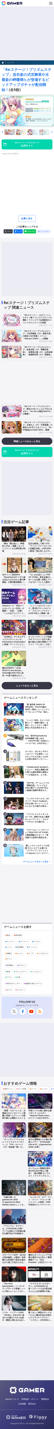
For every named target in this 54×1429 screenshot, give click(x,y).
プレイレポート (21, 971)
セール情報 (22, 1089)
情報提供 (45, 1399)
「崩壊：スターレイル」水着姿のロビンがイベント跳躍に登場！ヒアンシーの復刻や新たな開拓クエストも (13, 1114)
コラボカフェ (43, 953)
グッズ (31, 953)
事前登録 (18, 935)
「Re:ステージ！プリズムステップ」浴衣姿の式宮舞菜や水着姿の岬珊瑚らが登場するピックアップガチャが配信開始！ (27, 79)
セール (9, 990)
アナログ (37, 941)
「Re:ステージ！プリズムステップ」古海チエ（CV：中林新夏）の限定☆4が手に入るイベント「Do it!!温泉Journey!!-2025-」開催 (37, 426)
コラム (9, 977)
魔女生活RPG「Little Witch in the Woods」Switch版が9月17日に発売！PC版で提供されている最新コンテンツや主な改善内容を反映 (13, 674)
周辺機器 (20, 947)
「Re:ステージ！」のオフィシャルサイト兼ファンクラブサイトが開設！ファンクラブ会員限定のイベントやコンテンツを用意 (37, 319)
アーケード (24, 941)
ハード (9, 947)
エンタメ (20, 953)
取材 (8, 971)
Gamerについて (12, 1399)
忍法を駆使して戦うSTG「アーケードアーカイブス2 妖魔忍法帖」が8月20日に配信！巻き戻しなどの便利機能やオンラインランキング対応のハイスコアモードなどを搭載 (40, 551)
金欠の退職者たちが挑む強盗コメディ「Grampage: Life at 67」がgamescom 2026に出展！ (40, 1143)
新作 (8, 935)
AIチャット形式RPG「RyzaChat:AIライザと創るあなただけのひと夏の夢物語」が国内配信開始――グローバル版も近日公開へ (13, 579)
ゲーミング (33, 947)
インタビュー (37, 971)
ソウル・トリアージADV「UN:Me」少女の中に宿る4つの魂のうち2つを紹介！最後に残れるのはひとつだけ (13, 1317)
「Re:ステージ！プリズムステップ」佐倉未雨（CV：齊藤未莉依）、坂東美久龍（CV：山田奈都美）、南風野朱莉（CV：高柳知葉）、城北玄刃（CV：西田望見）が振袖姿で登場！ (37, 353)
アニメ (9, 959)
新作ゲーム (9, 1089)
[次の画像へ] (27, 110)
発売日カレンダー (13, 983)
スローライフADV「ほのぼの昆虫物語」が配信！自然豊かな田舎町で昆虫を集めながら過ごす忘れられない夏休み (14, 1259)
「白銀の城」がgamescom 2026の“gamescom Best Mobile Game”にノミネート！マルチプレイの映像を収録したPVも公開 (13, 1203)
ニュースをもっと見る (27, 685)
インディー (11, 941)
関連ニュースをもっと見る (27, 441)
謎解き (9, 953)
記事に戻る (27, 218)
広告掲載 (22, 1403)
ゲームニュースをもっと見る (35, 861)
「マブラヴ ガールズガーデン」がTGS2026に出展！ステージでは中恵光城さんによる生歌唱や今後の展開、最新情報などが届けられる (40, 1289)
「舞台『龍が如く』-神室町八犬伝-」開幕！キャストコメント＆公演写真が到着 (13, 547)
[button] (2, 132)
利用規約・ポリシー (30, 1399)
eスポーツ (22, 965)
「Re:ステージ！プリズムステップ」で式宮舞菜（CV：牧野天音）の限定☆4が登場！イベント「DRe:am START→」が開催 (37, 335)
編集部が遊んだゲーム (33, 983)
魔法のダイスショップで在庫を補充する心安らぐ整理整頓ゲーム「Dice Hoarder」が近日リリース (40, 1258)
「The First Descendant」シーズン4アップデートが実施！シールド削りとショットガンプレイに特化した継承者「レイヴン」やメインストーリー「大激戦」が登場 (13, 1291)
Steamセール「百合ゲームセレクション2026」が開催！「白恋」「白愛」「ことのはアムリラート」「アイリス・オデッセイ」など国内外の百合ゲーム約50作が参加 (13, 613)
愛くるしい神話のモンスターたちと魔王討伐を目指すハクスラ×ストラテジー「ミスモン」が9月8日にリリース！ (40, 1317)
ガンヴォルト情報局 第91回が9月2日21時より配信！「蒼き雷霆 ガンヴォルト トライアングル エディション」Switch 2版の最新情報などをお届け (39, 1174)
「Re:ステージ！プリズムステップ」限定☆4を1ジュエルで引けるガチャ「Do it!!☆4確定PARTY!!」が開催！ (37, 410)
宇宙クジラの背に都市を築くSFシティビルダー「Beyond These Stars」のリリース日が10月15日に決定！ (40, 1115)
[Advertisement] (27, 33)
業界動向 (10, 965)
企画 (18, 977)
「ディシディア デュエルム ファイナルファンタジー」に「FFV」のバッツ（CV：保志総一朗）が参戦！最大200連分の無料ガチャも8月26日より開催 (13, 1145)
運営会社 (32, 1403)
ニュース (10, 62)
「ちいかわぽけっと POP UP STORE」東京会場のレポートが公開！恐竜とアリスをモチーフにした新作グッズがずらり (40, 579)
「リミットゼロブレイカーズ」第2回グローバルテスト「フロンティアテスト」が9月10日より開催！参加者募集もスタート (40, 610)
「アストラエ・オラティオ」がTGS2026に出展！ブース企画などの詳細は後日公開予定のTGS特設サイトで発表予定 (13, 1231)
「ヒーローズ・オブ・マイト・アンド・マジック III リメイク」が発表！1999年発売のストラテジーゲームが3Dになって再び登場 (40, 1202)
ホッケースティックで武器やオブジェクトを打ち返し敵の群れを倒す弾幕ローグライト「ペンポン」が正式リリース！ (40, 641)
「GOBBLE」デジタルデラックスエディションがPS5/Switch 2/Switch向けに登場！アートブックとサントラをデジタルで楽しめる (14, 643)
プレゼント (21, 990)
